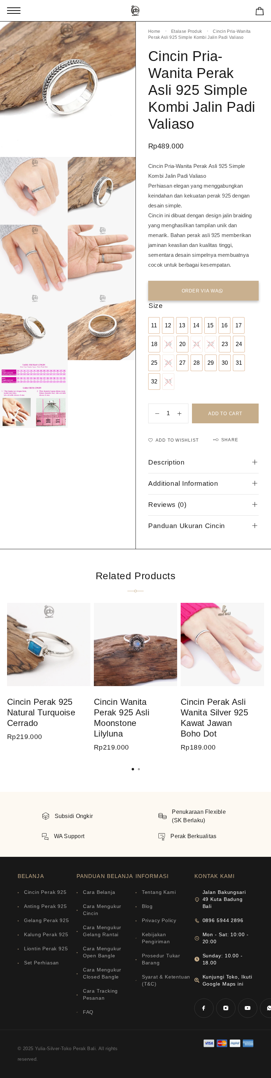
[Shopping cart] (259, 12)
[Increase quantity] (182, 413)
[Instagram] (226, 1008)
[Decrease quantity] (154, 413)
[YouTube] (248, 1008)
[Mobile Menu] (14, 10)
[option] (154, 325)
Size (156, 305)
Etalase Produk (186, 31)
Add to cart (225, 413)
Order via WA (200, 290)
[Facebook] (204, 1008)
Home (154, 31)
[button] (133, 769)
